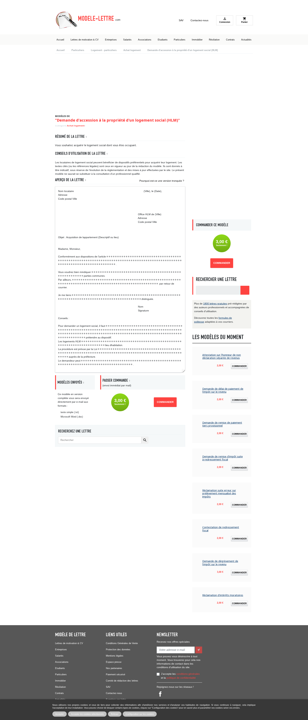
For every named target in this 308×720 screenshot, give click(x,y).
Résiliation (60, 687)
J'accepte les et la (180, 675)
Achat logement (75, 125)
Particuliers (61, 674)
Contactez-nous (199, 20)
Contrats (59, 693)
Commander (165, 402)
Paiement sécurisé (115, 674)
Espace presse (113, 662)
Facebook (160, 694)
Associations (61, 662)
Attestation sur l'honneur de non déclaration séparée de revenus (221, 356)
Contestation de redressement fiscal (220, 529)
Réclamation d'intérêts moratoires (222, 595)
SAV (181, 20)
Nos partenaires (114, 668)
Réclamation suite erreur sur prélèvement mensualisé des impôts (219, 493)
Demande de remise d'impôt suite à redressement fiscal (222, 458)
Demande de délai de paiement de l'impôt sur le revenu (222, 390)
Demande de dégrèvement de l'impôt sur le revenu (220, 563)
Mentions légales (114, 655)
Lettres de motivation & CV (69, 643)
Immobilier (60, 680)
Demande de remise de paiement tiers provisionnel (222, 424)
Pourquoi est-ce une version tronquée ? (161, 180)
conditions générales (188, 673)
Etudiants (60, 668)
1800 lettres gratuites (215, 303)
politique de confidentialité (181, 677)
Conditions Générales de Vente (122, 643)
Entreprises (61, 649)
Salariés (59, 655)
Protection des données (118, 649)
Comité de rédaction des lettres (122, 680)
